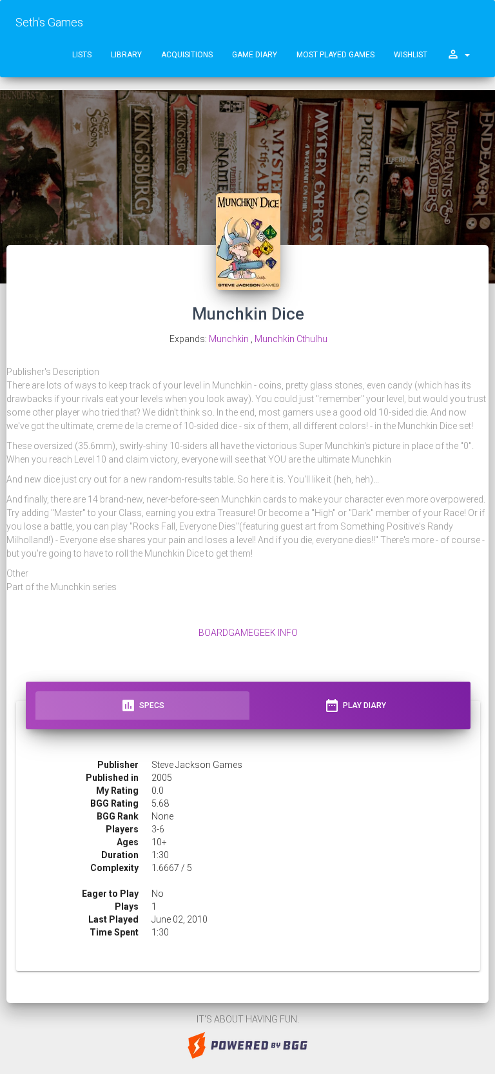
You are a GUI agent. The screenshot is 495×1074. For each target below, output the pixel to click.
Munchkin (229, 339)
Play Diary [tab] (355, 705)
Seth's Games (49, 22)
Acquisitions (187, 54)
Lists (82, 54)
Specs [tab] (142, 705)
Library (126, 54)
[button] (458, 55)
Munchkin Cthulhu (291, 339)
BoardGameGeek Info (248, 633)
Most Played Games (335, 54)
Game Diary (254, 54)
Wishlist (410, 54)
